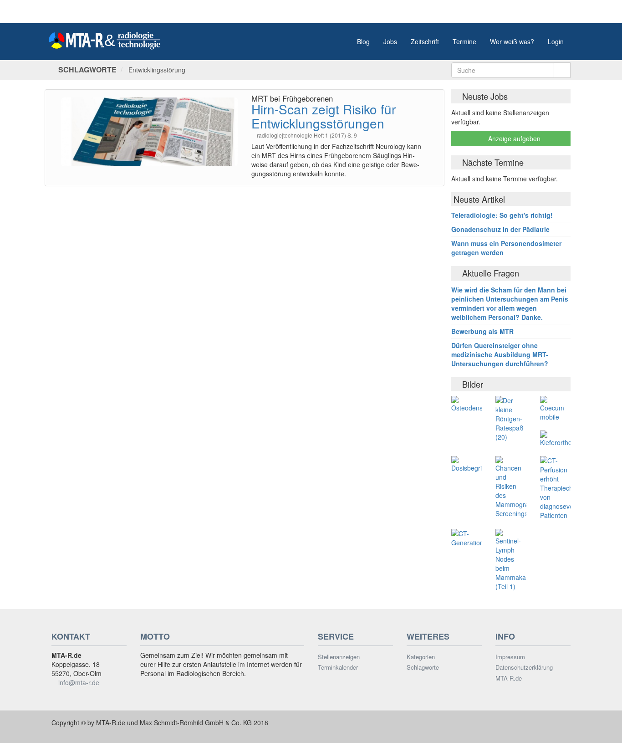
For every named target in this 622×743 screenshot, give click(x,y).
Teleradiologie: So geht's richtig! (502, 215)
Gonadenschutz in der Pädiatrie (500, 229)
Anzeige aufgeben (513, 138)
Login (556, 41)
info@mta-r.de (78, 682)
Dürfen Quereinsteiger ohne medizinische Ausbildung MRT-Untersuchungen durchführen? (499, 354)
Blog (363, 41)
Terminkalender (338, 667)
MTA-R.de (508, 678)
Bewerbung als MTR (482, 331)
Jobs (390, 41)
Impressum (510, 657)
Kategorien (421, 657)
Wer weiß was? (512, 41)
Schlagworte (423, 667)
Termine (464, 41)
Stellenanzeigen (339, 657)
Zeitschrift (425, 41)
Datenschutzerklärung (524, 667)
